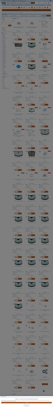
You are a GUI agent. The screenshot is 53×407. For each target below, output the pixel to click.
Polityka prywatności (26, 404)
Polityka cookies (3, 396)
